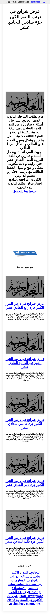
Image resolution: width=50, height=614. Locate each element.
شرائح (25, 576)
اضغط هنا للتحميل (25, 191)
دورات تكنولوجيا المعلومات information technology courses (25, 582)
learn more (35, 2)
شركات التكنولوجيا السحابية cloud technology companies (25, 599)
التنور (24, 572)
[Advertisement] (25, 63)
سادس (36, 576)
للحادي (35, 572)
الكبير (15, 572)
